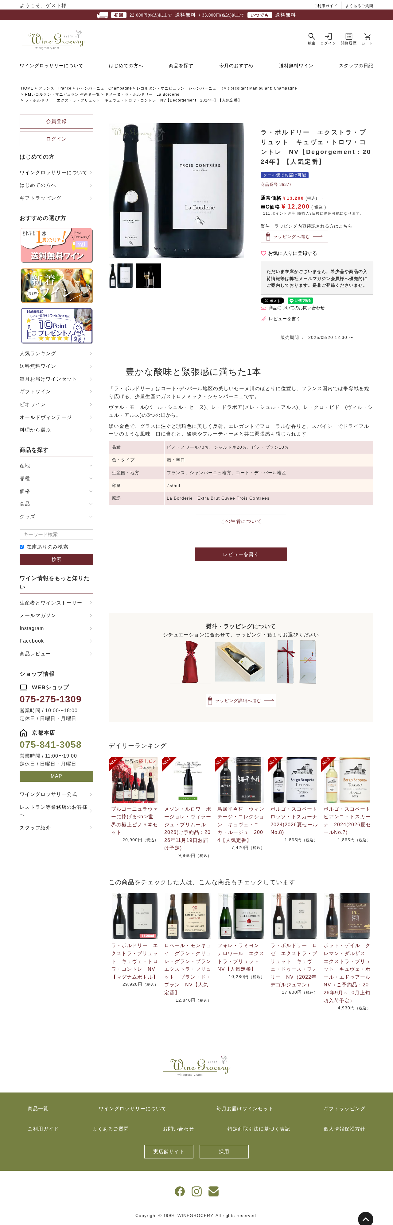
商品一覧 (38, 1108)
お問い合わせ (178, 1128)
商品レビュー (35, 653)
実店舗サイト (169, 1151)
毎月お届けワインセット (48, 379)
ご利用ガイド (326, 6)
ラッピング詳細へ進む (238, 700)
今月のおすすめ (236, 65)
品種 (25, 478)
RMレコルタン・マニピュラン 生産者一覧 (62, 94)
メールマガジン (38, 615)
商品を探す (181, 65)
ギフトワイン (35, 391)
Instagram (32, 628)
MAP (56, 776)
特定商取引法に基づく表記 (259, 1128)
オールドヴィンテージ (46, 417)
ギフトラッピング (40, 198)
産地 (25, 465)
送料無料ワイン (296, 65)
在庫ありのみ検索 (47, 546)
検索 (56, 559)
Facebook (32, 640)
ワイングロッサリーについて (51, 65)
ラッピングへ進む (291, 236)
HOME (27, 88)
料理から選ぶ (35, 429)
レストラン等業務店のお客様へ (53, 811)
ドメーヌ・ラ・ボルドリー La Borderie (142, 94)
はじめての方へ (126, 65)
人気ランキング (38, 353)
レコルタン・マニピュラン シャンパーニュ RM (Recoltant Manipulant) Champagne (217, 88)
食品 (25, 503)
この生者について (241, 521)
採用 (224, 1151)
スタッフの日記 (356, 65)
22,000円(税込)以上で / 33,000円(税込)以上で (205, 14)
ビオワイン (33, 404)
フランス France (55, 88)
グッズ (27, 516)
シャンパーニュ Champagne (104, 88)
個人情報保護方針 (344, 1128)
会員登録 (56, 121)
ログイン (56, 138)
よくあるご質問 (359, 6)
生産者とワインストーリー (51, 602)
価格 (25, 491)
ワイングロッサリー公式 (48, 794)
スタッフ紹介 (35, 827)
